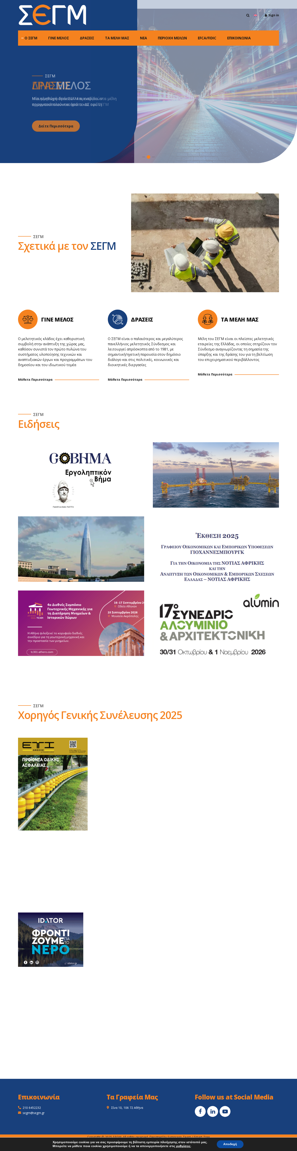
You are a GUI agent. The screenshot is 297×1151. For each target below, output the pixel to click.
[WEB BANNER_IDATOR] (50, 939)
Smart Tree (202, 1137)
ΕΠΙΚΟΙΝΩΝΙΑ (239, 38)
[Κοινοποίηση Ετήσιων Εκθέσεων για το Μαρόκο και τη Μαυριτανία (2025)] (85, 553)
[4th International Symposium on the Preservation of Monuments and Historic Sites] (85, 628)
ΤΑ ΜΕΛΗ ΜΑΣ (117, 38)
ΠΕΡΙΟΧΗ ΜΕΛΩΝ (172, 38)
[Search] (248, 15)
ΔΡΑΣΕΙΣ (87, 38)
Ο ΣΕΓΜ (31, 38)
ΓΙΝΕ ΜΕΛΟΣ (58, 38)
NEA (143, 38)
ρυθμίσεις (183, 1146)
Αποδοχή (230, 1144)
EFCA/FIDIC (207, 38)
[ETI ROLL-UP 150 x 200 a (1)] (53, 784)
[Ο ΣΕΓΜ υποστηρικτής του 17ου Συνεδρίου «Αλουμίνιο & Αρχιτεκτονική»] (220, 628)
